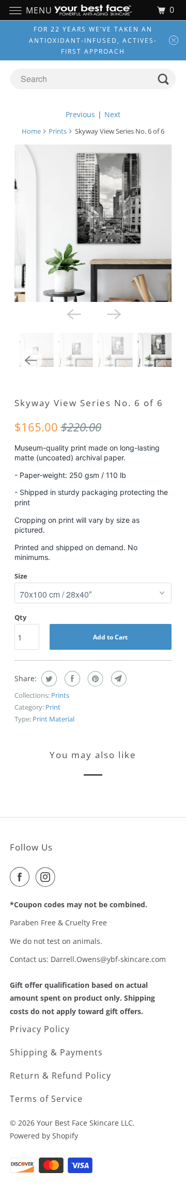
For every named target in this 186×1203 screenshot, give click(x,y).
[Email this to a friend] (118, 678)
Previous (80, 114)
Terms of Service (46, 1098)
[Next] (113, 313)
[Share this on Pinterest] (94, 678)
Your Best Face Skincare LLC (85, 1123)
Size (20, 576)
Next (112, 114)
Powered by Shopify (44, 1136)
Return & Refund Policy (60, 1075)
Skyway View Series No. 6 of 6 (88, 403)
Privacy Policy (40, 1029)
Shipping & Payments (56, 1052)
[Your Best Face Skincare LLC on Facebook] (22, 877)
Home (31, 131)
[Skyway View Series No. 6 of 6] (93, 223)
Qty (20, 617)
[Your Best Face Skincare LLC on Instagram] (47, 877)
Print (52, 707)
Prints (58, 131)
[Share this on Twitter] (48, 678)
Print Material (53, 719)
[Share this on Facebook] (71, 678)
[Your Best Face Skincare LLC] (93, 10)
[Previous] (72, 313)
